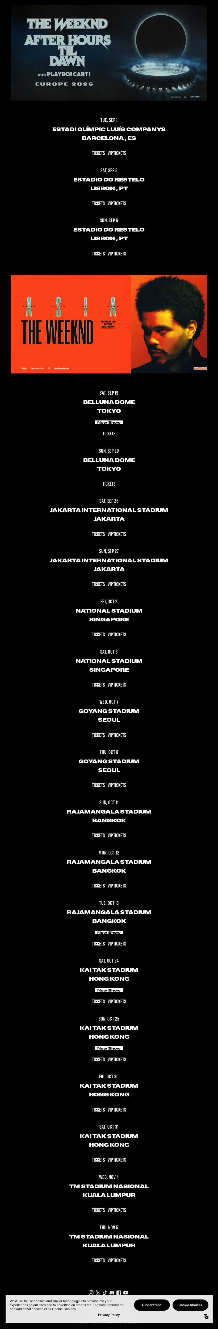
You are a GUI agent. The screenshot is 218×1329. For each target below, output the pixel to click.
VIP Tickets (117, 153)
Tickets (98, 153)
